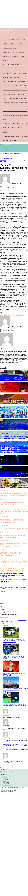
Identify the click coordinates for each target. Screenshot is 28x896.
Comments (5, 625)
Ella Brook (5, 758)
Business (5, 777)
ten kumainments (18, 315)
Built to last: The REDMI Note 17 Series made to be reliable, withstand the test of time (15, 689)
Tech (1, 467)
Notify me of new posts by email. (9, 614)
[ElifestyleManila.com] (5, 144)
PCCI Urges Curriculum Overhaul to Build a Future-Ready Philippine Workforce (13, 427)
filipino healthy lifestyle (6, 314)
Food (4, 160)
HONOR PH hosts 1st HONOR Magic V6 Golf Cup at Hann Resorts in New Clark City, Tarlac (14, 401)
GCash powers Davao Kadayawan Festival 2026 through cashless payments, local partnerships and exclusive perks (13, 449)
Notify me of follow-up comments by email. (12, 612)
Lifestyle (2, 371)
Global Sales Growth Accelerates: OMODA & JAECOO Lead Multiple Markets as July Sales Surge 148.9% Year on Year (14, 44)
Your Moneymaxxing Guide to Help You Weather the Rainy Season (13, 437)
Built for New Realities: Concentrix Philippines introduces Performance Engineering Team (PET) (14, 705)
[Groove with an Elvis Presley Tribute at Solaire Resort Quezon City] (11, 671)
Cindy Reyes (6, 737)
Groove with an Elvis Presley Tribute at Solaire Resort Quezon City (12, 389)
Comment (3, 591)
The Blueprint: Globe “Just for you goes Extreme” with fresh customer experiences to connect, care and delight (15, 115)
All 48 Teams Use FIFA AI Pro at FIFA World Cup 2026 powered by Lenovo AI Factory (13, 474)
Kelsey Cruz (6, 715)
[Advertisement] (14, 14)
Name (2, 603)
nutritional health (9, 315)
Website (2, 609)
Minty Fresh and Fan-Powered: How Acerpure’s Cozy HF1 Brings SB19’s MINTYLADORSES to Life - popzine (15, 745)
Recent (4, 623)
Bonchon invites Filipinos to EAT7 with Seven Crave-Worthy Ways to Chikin (13, 485)
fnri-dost (15, 314)
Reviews (5, 782)
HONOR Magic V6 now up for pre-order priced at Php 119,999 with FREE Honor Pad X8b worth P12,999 (15, 128)
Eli (11, 183)
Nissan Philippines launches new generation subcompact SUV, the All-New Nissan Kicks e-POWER (14, 56)
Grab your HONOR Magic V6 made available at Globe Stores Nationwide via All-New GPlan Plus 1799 (15, 102)
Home (5, 147)
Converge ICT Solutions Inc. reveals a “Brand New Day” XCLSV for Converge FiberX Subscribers (14, 462)
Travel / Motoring (7, 785)
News (1, 420)
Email (2, 606)
